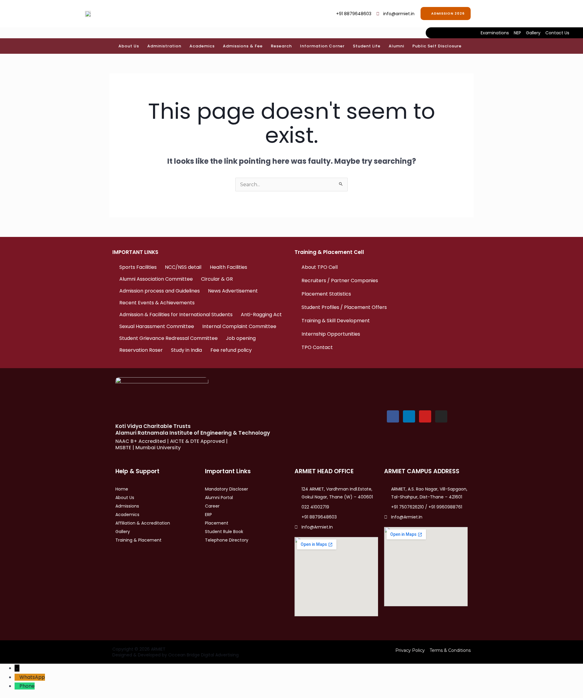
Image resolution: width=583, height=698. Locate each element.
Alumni (396, 46)
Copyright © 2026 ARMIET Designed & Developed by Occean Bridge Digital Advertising (175, 652)
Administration (164, 46)
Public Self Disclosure (437, 46)
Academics (202, 46)
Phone (27, 686)
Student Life (366, 46)
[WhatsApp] (17, 677)
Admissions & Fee (243, 46)
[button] (484, 12)
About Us (128, 46)
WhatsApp (32, 677)
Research (281, 46)
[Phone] (17, 686)
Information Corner (322, 46)
